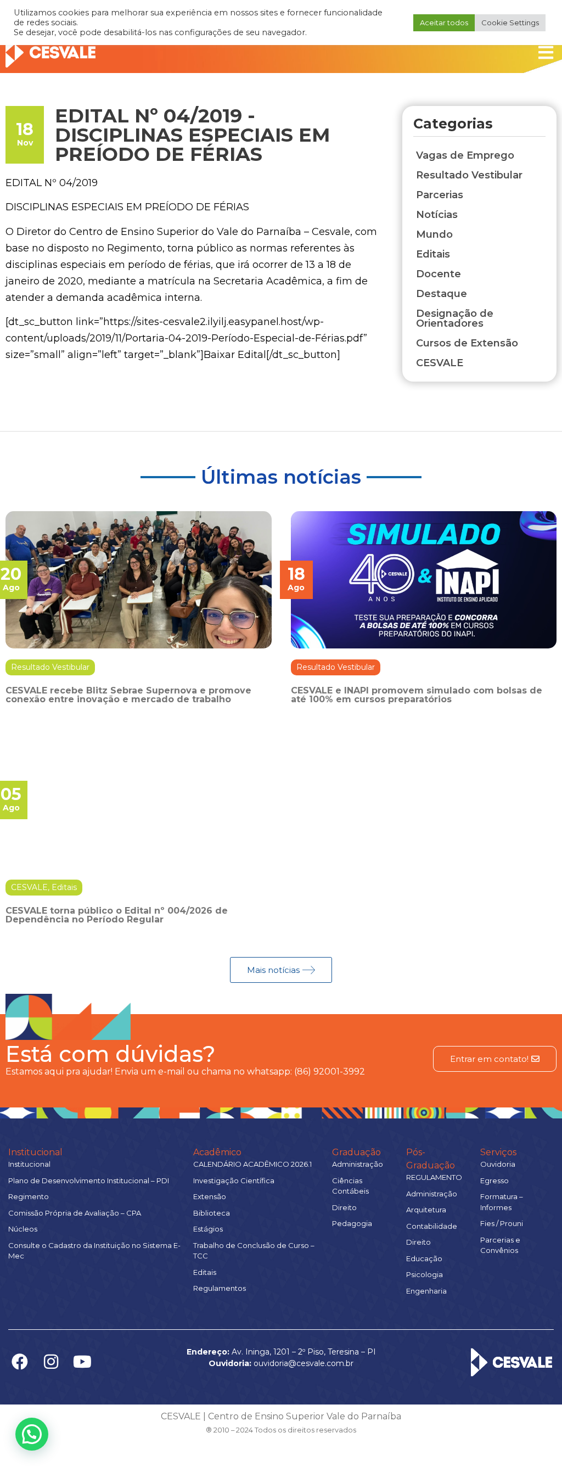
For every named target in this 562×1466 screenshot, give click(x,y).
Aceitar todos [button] (444, 22)
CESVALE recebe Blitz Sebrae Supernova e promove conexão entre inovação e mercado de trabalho (128, 694)
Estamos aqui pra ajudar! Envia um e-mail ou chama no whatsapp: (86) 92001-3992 (185, 1071)
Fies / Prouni (501, 1223)
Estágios (208, 1228)
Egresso (494, 1180)
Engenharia (426, 1290)
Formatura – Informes (501, 1202)
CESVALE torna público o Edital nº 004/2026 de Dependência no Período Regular (116, 915)
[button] (31, 1434)
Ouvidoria (497, 1164)
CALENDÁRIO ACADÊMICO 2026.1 (252, 1164)
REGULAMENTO (434, 1177)
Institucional (35, 1152)
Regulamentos (219, 1288)
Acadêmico (217, 1152)
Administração (357, 1164)
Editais (64, 887)
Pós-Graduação (430, 1159)
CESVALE (29, 887)
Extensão (209, 1196)
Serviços (498, 1152)
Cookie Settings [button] (510, 22)
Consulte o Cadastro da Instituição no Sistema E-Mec (94, 1251)
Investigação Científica (233, 1180)
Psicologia (424, 1274)
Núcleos (22, 1228)
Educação (424, 1258)
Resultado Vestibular (50, 667)
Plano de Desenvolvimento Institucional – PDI (88, 1180)
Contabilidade (431, 1226)
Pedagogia (352, 1223)
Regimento (28, 1196)
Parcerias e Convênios (500, 1245)
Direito (344, 1207)
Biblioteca (211, 1212)
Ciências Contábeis (350, 1186)
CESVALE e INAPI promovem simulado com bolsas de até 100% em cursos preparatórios (416, 694)
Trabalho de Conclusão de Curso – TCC (253, 1251)
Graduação (356, 1152)
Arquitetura (426, 1209)
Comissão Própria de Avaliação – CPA (74, 1212)
